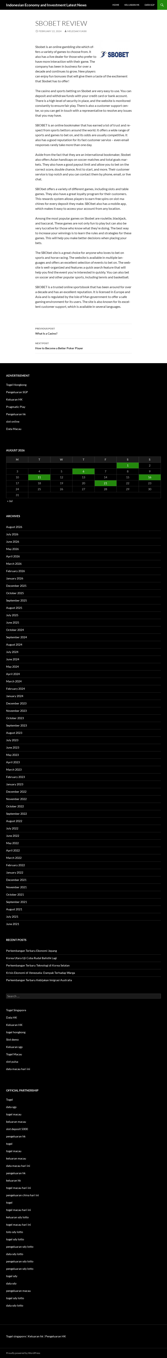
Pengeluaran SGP (17, 392)
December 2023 (16, 703)
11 (39, 477)
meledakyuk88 (77, 31)
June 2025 (12, 622)
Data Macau (13, 429)
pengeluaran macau (18, 1290)
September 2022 (16, 813)
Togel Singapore (16, 1010)
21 (105, 483)
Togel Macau (14, 1054)
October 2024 (15, 630)
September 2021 (16, 902)
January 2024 (14, 696)
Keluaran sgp (14, 1047)
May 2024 (12, 666)
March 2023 (14, 769)
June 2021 (12, 924)
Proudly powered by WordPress (23, 1353)
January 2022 (14, 872)
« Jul (10, 501)
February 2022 (15, 865)
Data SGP (150, 4)
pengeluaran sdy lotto (19, 1261)
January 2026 (14, 578)
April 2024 (13, 674)
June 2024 (12, 659)
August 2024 (14, 644)
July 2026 (12, 534)
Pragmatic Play (15, 406)
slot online (12, 421)
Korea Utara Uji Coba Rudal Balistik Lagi (31, 958)
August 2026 (14, 527)
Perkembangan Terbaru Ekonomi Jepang (31, 950)
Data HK (11, 1017)
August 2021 (14, 909)
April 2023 (13, 762)
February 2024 (15, 688)
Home (115, 4)
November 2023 (16, 710)
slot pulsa (12, 1061)
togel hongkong (15, 1032)
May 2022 (12, 843)
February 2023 (15, 777)
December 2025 (16, 585)
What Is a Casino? (46, 331)
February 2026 (15, 571)
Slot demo (12, 1039)
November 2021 (16, 887)
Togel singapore (16, 1336)
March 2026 (14, 563)
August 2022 (14, 821)
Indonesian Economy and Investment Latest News (46, 5)
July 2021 (12, 916)
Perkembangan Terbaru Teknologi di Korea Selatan (38, 965)
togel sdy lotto (15, 1298)
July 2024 (12, 652)
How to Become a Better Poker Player (59, 346)
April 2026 (13, 556)
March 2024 (14, 681)
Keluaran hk (131, 4)
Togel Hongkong (16, 384)
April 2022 (13, 850)
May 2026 (12, 549)
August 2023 (14, 732)
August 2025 (14, 607)
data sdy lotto (14, 1305)
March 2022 (14, 857)
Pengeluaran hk (16, 414)
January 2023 (14, 784)
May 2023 (12, 755)
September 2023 (16, 725)
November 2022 (16, 799)
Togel (9, 1099)
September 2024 (16, 637)
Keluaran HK (14, 399)
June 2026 (12, 541)
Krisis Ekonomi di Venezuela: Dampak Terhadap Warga (40, 972)
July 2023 (12, 740)
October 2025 (15, 593)
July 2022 (12, 828)
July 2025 (12, 615)
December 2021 (16, 880)
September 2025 (16, 600)
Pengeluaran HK (55, 1336)
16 (149, 477)
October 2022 (15, 806)
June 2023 (12, 747)
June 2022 (12, 835)
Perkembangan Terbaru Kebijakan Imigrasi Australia (39, 980)
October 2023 (15, 718)
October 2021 (15, 894)
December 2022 (16, 791)
